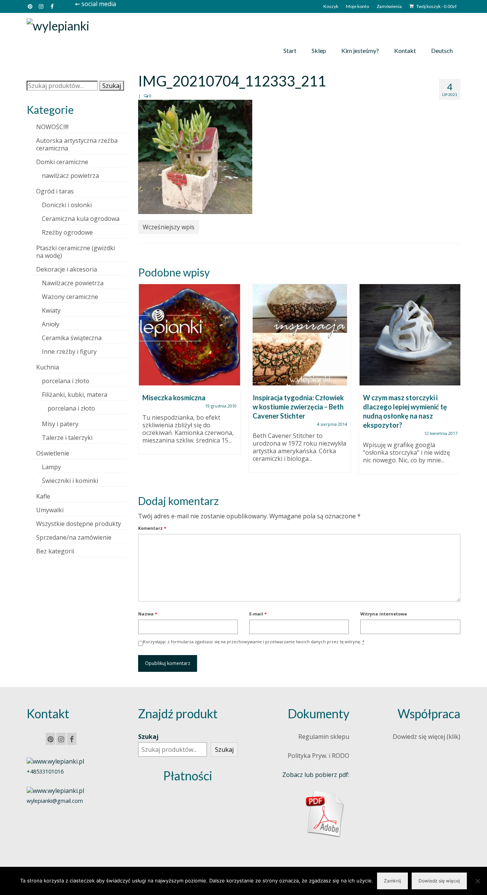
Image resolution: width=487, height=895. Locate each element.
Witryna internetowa (383, 614)
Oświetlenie (52, 453)
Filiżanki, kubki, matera (74, 394)
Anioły (50, 324)
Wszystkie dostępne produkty (78, 523)
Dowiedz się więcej (439, 881)
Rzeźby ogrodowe (67, 232)
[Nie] (477, 881)
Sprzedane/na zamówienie (73, 537)
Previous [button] (144, 383)
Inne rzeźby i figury (69, 351)
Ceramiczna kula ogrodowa (80, 218)
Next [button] (453, 383)
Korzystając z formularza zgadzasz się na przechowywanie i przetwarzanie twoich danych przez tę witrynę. (253, 641)
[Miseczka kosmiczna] (189, 334)
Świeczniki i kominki (70, 480)
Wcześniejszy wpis (168, 227)
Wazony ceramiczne (70, 296)
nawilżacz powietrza (70, 175)
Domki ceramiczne (62, 162)
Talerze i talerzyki (67, 437)
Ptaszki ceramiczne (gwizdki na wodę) (75, 252)
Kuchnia (47, 367)
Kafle (43, 496)
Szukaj (111, 86)
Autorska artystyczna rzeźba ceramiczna (77, 144)
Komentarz (152, 528)
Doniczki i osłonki (67, 205)
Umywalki (50, 510)
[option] (189, 373)
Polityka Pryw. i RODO (318, 755)
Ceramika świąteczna (72, 338)
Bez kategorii (55, 551)
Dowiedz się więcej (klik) (426, 736)
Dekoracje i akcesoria (66, 269)
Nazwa (147, 614)
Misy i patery (60, 424)
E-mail (258, 614)
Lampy (51, 467)
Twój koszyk (436, 6)
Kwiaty (51, 310)
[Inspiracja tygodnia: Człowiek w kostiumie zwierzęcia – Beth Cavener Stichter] (300, 334)
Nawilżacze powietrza (72, 283)
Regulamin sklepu (323, 736)
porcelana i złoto (65, 381)
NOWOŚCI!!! (52, 127)
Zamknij (392, 881)
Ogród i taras (55, 191)
